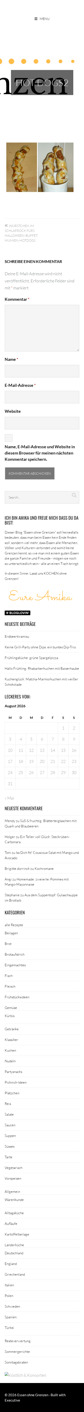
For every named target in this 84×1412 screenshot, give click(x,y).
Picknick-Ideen (16, 1082)
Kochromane (44, 868)
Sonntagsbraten (16, 1362)
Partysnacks (13, 1071)
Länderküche (14, 1245)
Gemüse (11, 1007)
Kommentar (17, 299)
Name (11, 359)
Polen (9, 1296)
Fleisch (10, 986)
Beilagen (11, 933)
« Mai (9, 797)
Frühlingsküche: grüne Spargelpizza (31, 658)
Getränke (12, 1029)
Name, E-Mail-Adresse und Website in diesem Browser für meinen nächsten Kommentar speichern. (40, 453)
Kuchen (10, 1050)
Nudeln (10, 1061)
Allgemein (12, 1191)
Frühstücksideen (17, 997)
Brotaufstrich (14, 954)
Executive (12, 1400)
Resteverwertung (18, 1341)
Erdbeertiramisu (17, 636)
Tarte (8, 1157)
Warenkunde (14, 1199)
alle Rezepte (14, 925)
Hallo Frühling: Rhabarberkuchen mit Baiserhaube (42, 668)
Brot (8, 943)
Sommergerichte (17, 1351)
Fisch (9, 975)
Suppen (10, 1135)
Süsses (9, 1146)
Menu (44, 19)
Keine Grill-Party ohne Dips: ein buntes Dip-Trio (40, 647)
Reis (8, 1103)
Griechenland (15, 1274)
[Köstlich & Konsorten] (25, 1375)
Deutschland (14, 1253)
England (11, 1264)
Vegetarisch (13, 1167)
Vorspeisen (13, 1178)
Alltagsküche (14, 1213)
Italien (9, 1285)
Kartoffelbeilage (17, 1234)
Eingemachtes (15, 965)
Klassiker (11, 1039)
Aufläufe (11, 1223)
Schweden (12, 1306)
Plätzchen (12, 1093)
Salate (9, 1114)
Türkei (9, 1328)
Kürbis (9, 1016)
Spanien (11, 1317)
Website (13, 411)
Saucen (10, 1125)
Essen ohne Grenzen (32, 1395)
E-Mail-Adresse (20, 385)
